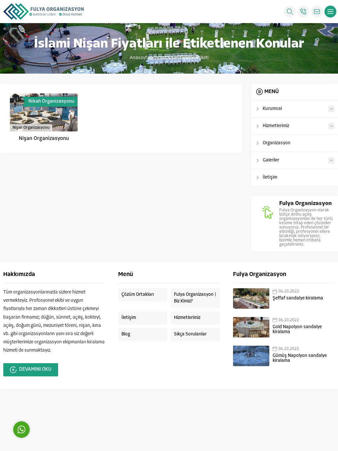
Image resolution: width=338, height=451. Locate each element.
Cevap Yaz (62, 400)
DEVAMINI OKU (35, 369)
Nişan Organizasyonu (44, 138)
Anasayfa (140, 57)
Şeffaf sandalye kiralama (298, 298)
